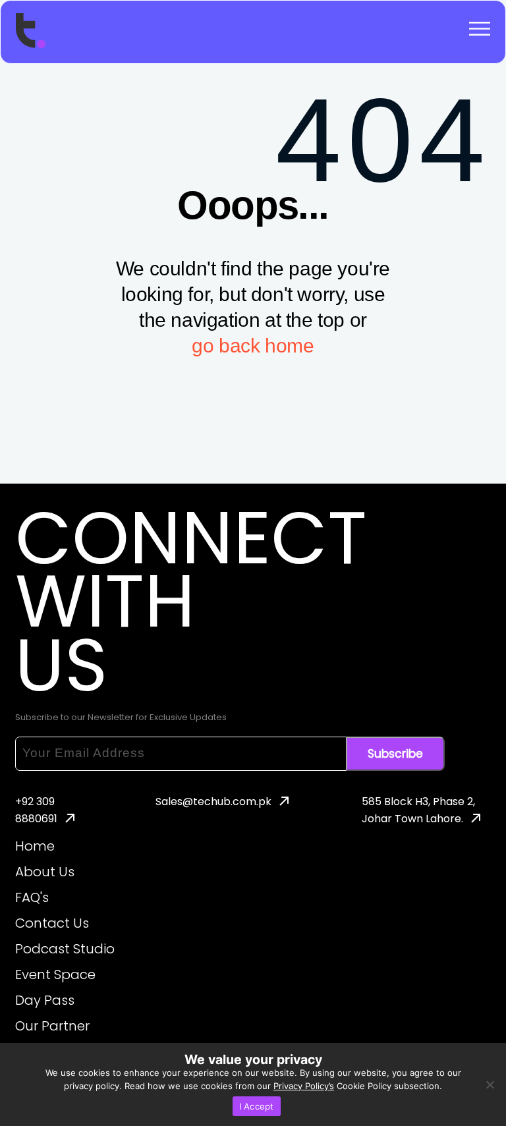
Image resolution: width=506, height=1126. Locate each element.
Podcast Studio (65, 948)
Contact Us (52, 923)
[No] (489, 1084)
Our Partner (52, 1025)
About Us (44, 871)
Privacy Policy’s (303, 1086)
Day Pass (44, 1000)
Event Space (55, 974)
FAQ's (32, 897)
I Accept (256, 1106)
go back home (253, 345)
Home (35, 846)
